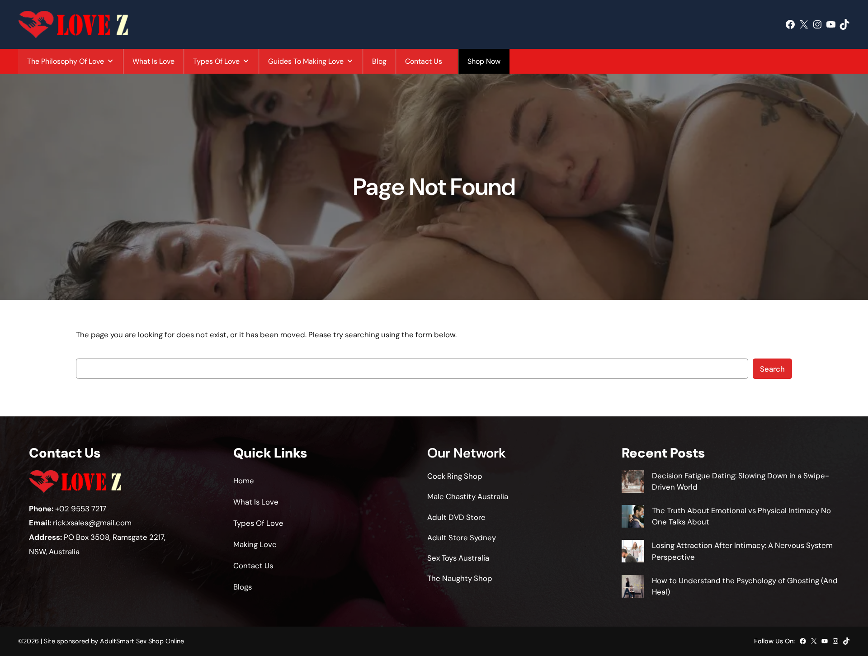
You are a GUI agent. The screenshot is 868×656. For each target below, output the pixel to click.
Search (772, 369)
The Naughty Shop (459, 578)
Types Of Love (216, 61)
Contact (248, 566)
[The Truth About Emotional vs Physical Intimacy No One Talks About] (633, 518)
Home (243, 481)
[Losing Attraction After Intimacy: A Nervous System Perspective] (633, 553)
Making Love (255, 544)
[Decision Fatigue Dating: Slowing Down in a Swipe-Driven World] (633, 483)
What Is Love (153, 61)
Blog (379, 61)
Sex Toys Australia (458, 558)
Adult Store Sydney (461, 538)
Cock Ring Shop (454, 476)
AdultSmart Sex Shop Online (142, 641)
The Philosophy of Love (65, 61)
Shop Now (483, 61)
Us (268, 566)
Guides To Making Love (306, 61)
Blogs (242, 587)
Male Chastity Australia (467, 496)
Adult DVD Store (456, 517)
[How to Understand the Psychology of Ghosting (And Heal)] (633, 588)
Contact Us (423, 61)
